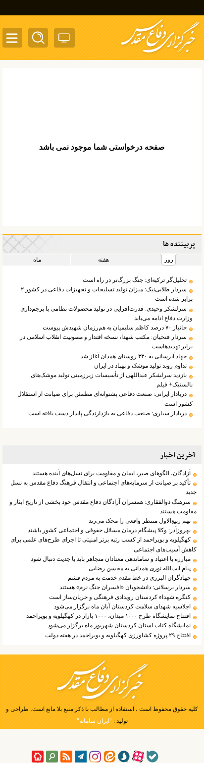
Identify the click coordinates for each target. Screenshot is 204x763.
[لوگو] (160, 53)
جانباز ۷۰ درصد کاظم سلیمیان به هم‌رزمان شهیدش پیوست (115, 327)
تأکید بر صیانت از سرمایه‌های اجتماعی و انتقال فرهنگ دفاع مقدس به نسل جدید (103, 487)
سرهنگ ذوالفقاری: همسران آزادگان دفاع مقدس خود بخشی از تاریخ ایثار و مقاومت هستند (103, 506)
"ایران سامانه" (94, 720)
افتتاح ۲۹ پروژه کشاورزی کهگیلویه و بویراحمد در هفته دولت (118, 635)
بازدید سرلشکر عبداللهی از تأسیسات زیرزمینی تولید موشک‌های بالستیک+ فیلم (112, 380)
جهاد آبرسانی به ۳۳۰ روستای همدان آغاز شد (133, 356)
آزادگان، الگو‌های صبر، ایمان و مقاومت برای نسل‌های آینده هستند (111, 473)
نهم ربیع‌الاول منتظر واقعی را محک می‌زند (140, 520)
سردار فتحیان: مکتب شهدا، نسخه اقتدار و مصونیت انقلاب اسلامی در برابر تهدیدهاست (106, 341)
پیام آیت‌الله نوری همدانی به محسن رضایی (140, 568)
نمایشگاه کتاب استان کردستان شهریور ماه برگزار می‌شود (119, 625)
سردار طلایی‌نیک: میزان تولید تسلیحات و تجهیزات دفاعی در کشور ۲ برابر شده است (107, 294)
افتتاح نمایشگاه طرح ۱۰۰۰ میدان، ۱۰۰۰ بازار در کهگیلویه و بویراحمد (108, 615)
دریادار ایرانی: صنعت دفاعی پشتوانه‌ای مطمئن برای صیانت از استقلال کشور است (105, 398)
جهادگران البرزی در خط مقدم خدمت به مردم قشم (129, 577)
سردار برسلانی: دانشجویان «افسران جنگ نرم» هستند (125, 587)
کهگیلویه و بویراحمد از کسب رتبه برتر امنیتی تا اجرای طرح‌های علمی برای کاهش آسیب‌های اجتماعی (103, 544)
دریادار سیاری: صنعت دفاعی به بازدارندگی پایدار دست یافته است (107, 413)
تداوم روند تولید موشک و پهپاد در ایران (140, 365)
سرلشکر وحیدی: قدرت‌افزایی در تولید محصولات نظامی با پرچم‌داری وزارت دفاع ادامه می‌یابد (106, 313)
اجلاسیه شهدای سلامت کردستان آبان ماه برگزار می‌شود (122, 606)
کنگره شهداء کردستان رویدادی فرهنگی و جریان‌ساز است (120, 597)
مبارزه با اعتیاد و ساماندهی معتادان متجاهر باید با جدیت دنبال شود (111, 558)
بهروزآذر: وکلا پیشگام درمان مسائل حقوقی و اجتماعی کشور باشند (109, 530)
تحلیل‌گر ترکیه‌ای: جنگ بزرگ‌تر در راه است (135, 279)
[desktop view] (64, 40)
